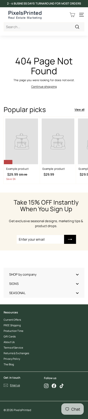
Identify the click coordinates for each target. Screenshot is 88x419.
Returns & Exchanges (16, 353)
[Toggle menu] (77, 274)
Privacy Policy (12, 359)
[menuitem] (44, 274)
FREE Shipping (12, 325)
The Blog (9, 364)
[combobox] (44, 26)
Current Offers (12, 320)
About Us (9, 342)
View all (79, 109)
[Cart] (72, 14)
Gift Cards (10, 336)
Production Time (13, 331)
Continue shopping (44, 86)
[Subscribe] (70, 239)
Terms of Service (13, 347)
